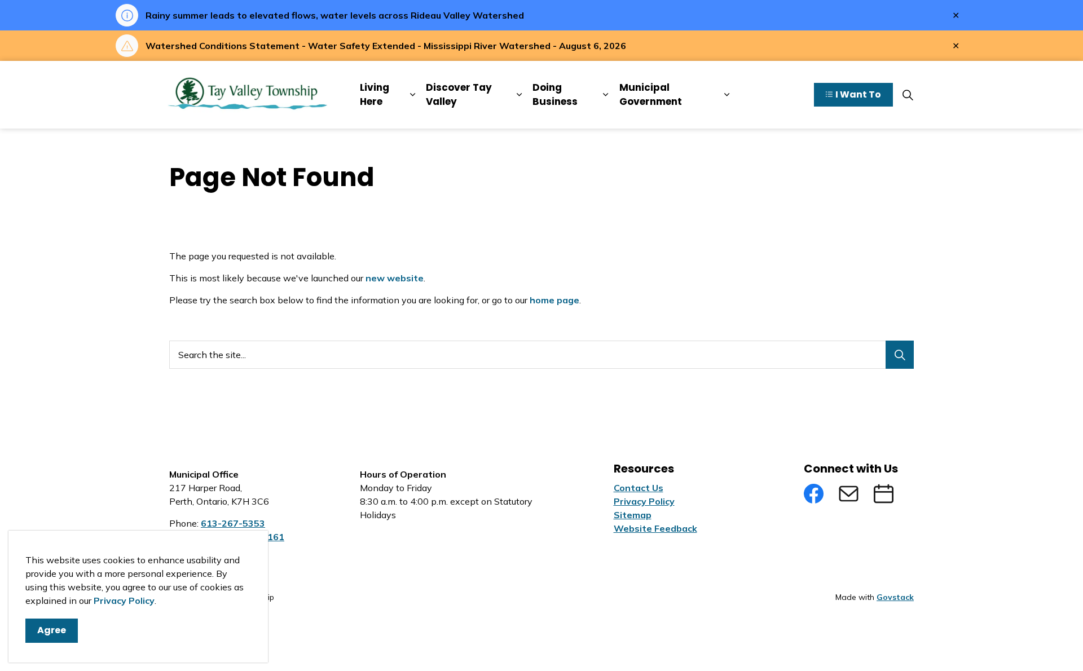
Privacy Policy (124, 600)
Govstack (895, 597)
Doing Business (555, 95)
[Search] (900, 355)
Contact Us (638, 487)
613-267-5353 (233, 523)
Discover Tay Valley (459, 95)
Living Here (374, 95)
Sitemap (632, 514)
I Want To (858, 94)
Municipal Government (650, 95)
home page (554, 300)
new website (395, 278)
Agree (51, 630)
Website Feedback (655, 528)
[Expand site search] (907, 95)
